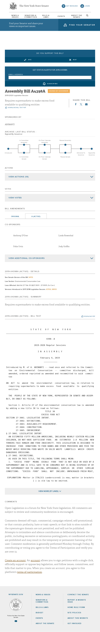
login (87, 6)
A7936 (48, 289)
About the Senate (45, 623)
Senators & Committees (30, 16)
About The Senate (76, 16)
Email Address (16, 74)
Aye (30, 59)
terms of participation (29, 572)
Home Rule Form (76, 607)
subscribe (52, 84)
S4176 (31, 277)
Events (61, 16)
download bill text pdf (16, 107)
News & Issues (15, 16)
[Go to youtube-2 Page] (15, 621)
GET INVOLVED (74, 623)
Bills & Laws (45, 16)
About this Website (78, 618)
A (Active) (35, 216)
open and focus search (87, 16)
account (35, 560)
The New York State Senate (34, 6)
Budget (39, 613)
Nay (75, 59)
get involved (72, 6)
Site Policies (74, 613)
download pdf (89, 316)
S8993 (54, 289)
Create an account (15, 560)
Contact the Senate (78, 595)
